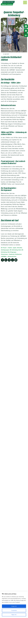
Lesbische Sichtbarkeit (15, 254)
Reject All (14, 614)
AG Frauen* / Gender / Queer (8, 247)
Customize (14, 610)
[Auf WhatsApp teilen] (12, 260)
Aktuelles (19, 247)
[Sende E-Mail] (15, 260)
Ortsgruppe (13, 252)
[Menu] (25, 2)
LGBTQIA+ (4, 256)
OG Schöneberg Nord (15, 250)
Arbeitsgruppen (5, 250)
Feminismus (5, 254)
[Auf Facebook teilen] (2, 260)
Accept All (14, 606)
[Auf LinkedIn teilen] (5, 260)
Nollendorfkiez (12, 256)
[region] (14, 604)
